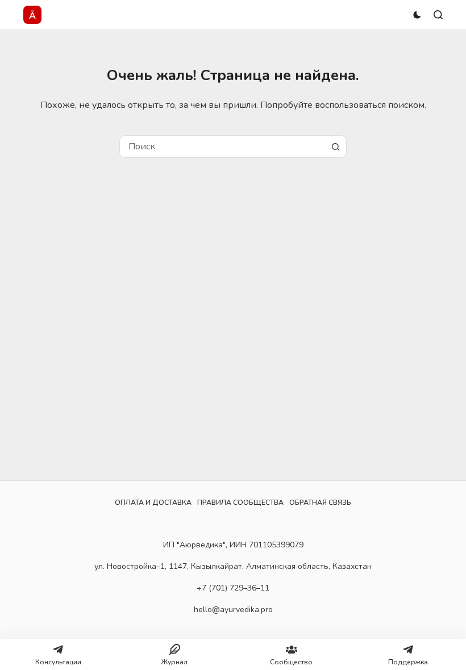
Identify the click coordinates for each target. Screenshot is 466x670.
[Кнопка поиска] (335, 146)
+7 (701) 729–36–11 (233, 588)
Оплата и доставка (153, 502)
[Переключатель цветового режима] (417, 15)
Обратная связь (320, 502)
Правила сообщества (240, 502)
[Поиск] (438, 14)
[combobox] (222, 146)
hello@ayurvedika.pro (233, 609)
